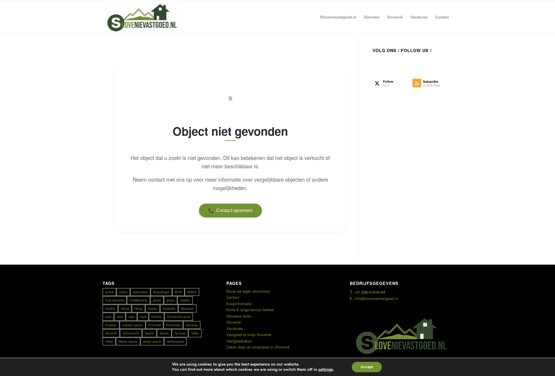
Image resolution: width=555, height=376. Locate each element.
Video (195, 333)
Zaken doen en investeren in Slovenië (257, 347)
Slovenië (111, 333)
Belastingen (161, 292)
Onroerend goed (178, 316)
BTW (178, 292)
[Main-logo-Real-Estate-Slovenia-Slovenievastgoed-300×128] (142, 17)
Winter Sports (128, 341)
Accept (366, 367)
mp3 (108, 316)
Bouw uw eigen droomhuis (248, 291)
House (152, 308)
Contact (232, 297)
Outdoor (111, 324)
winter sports (152, 341)
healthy (185, 300)
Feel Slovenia (114, 300)
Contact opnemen (230, 210)
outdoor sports (132, 324)
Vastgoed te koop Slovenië (248, 334)
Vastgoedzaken (239, 341)
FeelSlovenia (138, 300)
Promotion (173, 324)
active (109, 292)
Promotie (154, 324)
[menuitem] (338, 17)
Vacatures (234, 328)
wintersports (175, 341)
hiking (125, 308)
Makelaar (187, 308)
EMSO (192, 292)
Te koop (180, 333)
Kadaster (169, 308)
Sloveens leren (238, 316)
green (157, 300)
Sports (149, 333)
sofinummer (131, 333)
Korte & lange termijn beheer (250, 309)
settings (325, 369)
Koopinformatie (238, 303)
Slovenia (192, 324)
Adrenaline (140, 292)
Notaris (156, 316)
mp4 (131, 316)
